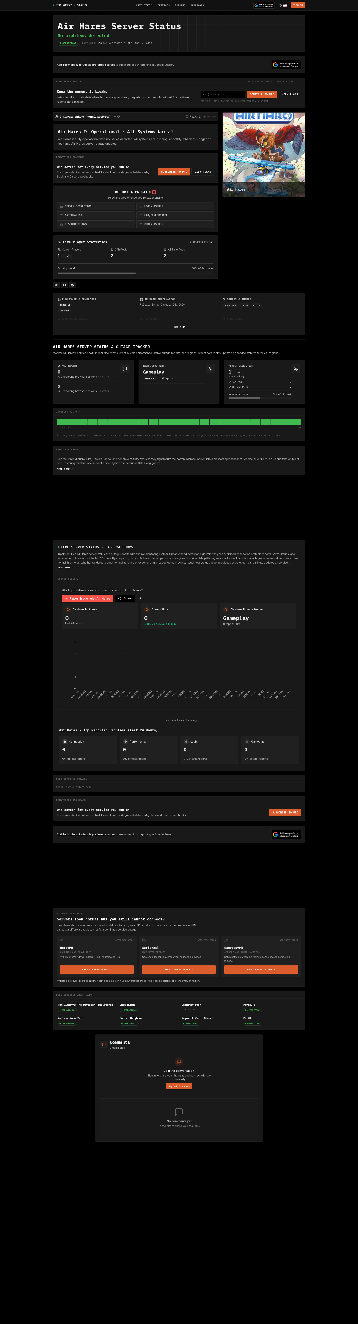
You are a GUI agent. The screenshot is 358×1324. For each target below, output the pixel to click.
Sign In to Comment (179, 1086)
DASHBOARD (197, 5)
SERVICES (164, 5)
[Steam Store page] (72, 285)
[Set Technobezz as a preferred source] (264, 5)
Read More (63, 469)
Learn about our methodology (181, 720)
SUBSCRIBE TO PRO (174, 171)
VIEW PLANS (290, 94)
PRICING (180, 5)
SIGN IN (298, 5)
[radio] (96, 206)
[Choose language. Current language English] (282, 5)
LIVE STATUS (144, 5)
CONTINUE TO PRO (262, 94)
